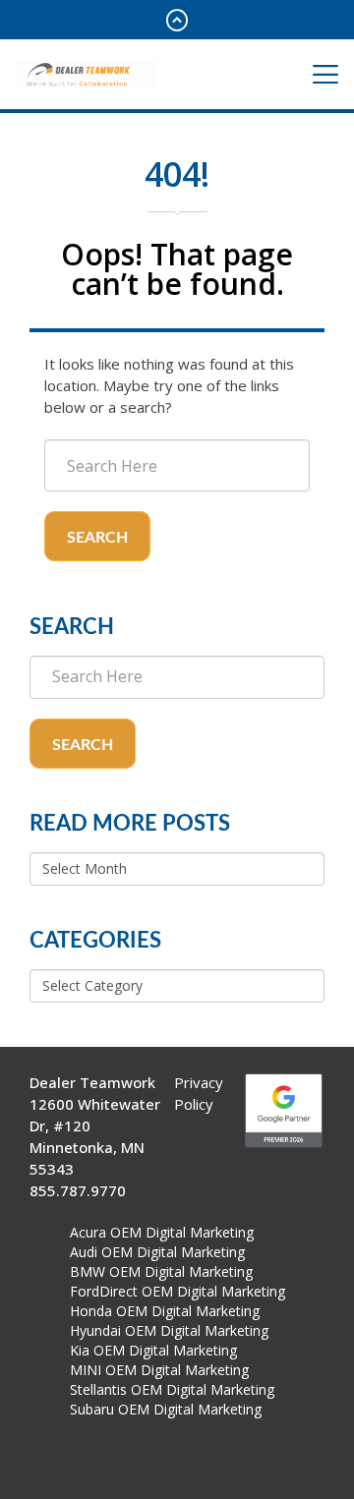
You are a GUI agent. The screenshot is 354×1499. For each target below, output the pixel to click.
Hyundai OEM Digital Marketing (169, 1330)
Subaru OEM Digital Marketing (166, 1409)
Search (97, 538)
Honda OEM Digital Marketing (165, 1310)
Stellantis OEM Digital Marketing (172, 1389)
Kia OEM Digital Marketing (153, 1350)
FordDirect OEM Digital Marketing (177, 1291)
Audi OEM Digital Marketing (157, 1251)
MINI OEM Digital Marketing (159, 1369)
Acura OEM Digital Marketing (162, 1232)
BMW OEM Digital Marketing (161, 1271)
